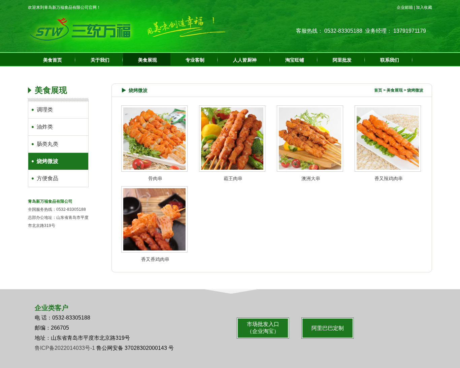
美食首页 (52, 60)
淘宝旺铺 (294, 60)
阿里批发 (342, 60)
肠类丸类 (47, 144)
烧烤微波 (47, 161)
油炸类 (45, 127)
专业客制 (195, 60)
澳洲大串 (310, 178)
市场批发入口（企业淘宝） (263, 327)
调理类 (45, 109)
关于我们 (100, 60)
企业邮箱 (405, 7)
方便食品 (47, 178)
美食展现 (147, 60)
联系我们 (389, 60)
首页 (378, 90)
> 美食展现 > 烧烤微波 (398, 90)
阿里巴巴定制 (327, 328)
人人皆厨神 (245, 60)
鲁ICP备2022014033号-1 (65, 348)
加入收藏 (424, 7)
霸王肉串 (233, 178)
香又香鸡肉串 (155, 259)
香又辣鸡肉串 (388, 178)
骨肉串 (155, 178)
